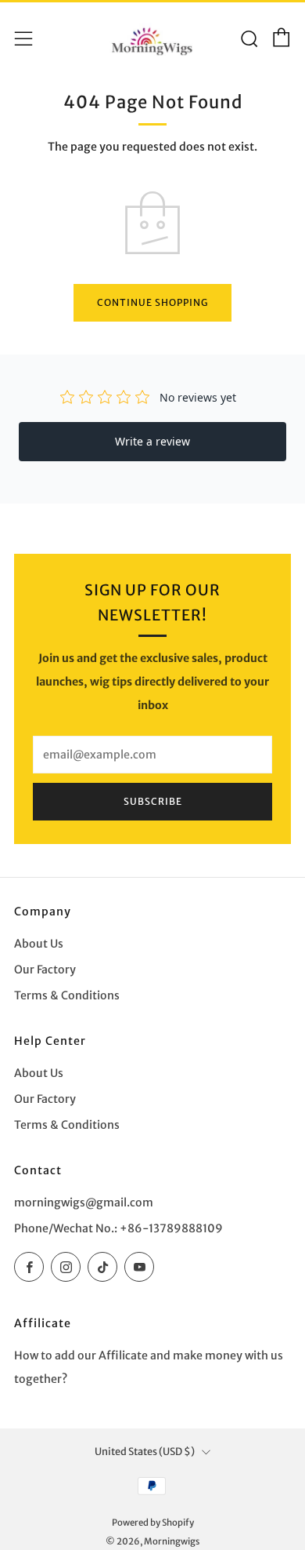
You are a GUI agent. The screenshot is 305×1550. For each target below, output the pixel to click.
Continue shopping (152, 302)
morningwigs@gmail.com (83, 1202)
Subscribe (153, 801)
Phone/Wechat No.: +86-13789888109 (118, 1228)
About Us (38, 944)
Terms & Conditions (67, 995)
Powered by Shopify (153, 1522)
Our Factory (45, 969)
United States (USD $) (145, 1451)
